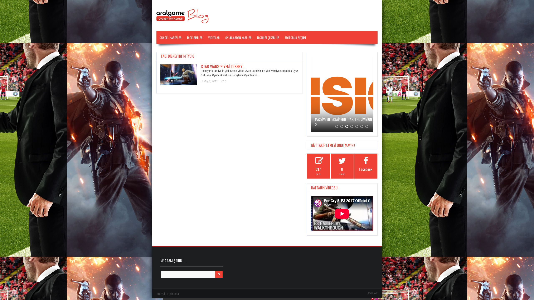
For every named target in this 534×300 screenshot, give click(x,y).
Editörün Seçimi (295, 37)
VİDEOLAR (214, 37)
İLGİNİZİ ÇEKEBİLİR (268, 37)
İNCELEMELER (195, 37)
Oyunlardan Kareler (238, 37)
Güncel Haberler (170, 37)
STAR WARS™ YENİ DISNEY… (223, 66)
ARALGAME (373, 293)
